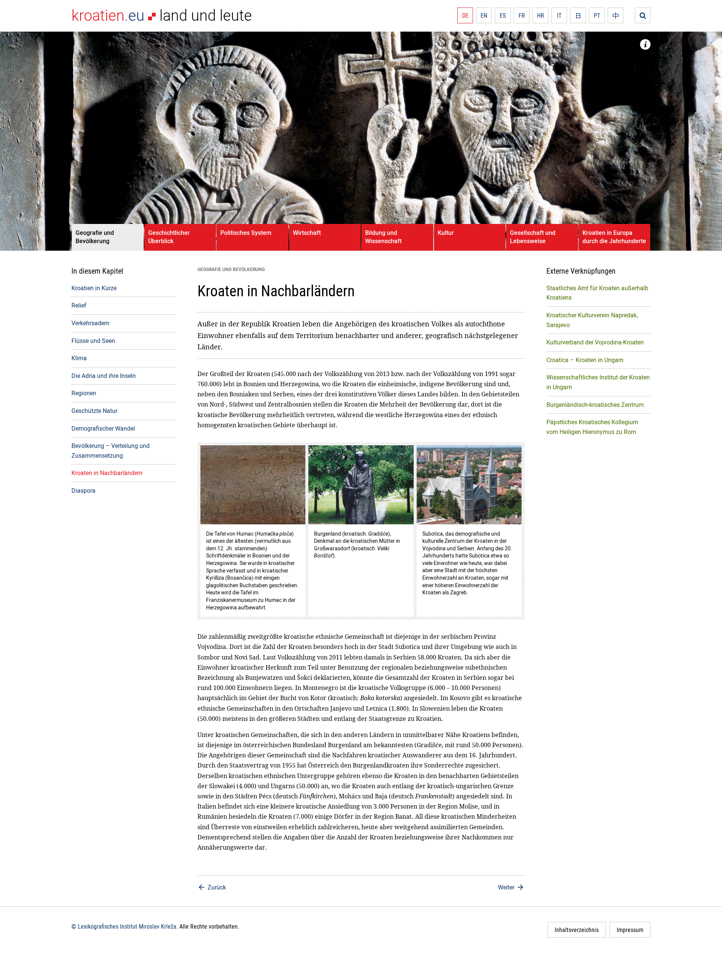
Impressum (630, 930)
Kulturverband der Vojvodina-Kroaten (595, 342)
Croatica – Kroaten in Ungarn (584, 360)
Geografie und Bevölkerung (95, 236)
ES (503, 15)
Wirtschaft (307, 232)
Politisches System (246, 232)
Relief (78, 305)
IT (559, 15)
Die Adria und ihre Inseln (103, 376)
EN (484, 15)
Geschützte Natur (94, 411)
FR (522, 15)
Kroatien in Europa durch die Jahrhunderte (614, 236)
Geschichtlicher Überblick (169, 236)
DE (465, 15)
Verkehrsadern (90, 323)
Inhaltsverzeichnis (577, 930)
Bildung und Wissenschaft (383, 236)
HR (540, 15)
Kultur (446, 232)
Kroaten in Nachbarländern (107, 473)
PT (597, 15)
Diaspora (83, 490)
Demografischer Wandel (103, 428)
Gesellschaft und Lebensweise (532, 236)
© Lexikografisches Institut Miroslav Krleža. (124, 926)
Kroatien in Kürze (94, 288)
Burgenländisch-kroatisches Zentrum (595, 405)
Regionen (83, 393)
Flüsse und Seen (93, 341)
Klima (79, 358)
